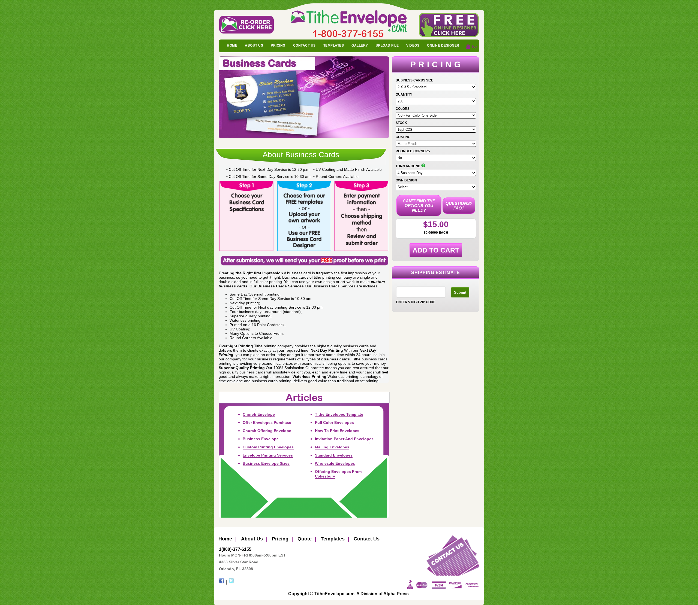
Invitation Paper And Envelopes (344, 439)
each (443, 233)
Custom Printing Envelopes (268, 447)
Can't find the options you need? (419, 205)
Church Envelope (259, 414)
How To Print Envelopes (337, 430)
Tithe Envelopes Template (339, 414)
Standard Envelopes (334, 455)
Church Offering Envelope (267, 430)
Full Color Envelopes (334, 422)
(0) (474, 46)
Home (232, 45)
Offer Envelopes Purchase (267, 422)
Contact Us (304, 45)
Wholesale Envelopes (335, 463)
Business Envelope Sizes (266, 463)
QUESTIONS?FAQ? (459, 205)
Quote (304, 539)
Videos (412, 45)
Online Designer (443, 45)
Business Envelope (261, 439)
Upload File (387, 45)
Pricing (278, 45)
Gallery (359, 45)
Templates (333, 45)
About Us (254, 45)
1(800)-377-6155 (235, 549)
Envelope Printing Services (268, 455)
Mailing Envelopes (332, 447)
